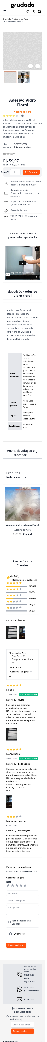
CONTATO (29, 999)
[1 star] (8, 885)
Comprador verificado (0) (23, 661)
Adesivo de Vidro (21, 19)
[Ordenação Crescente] (10, 675)
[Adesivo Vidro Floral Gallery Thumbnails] (17, 77)
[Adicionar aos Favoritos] (22, 115)
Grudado (7, 19)
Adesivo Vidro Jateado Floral (22, 525)
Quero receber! (20, 1031)
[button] (11, 115)
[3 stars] (17, 885)
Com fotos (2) (18, 656)
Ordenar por (15, 667)
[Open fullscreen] (22, 51)
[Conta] (33, 11)
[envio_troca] (37, 452)
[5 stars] (25, 885)
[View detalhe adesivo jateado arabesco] (10, 77)
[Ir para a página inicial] (22, 5)
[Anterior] (30, 66)
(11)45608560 (31, 990)
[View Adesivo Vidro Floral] (23, 77)
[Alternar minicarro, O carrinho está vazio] (39, 11)
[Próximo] (38, 66)
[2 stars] (12, 885)
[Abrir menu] (4, 11)
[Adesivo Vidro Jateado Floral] (22, 504)
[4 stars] (21, 885)
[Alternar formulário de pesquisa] (28, 11)
